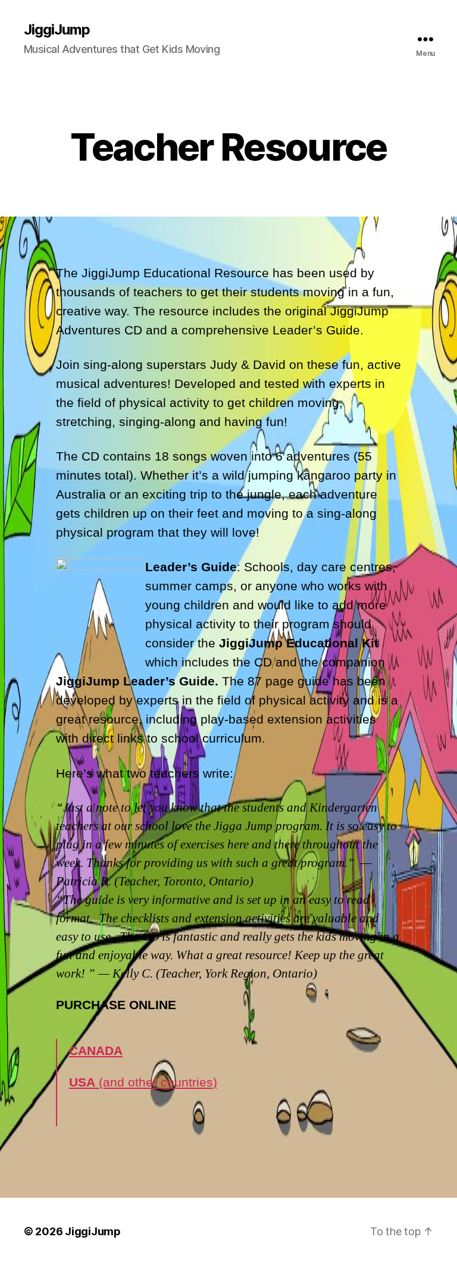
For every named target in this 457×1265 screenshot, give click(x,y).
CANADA (96, 1050)
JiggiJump (57, 30)
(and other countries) (143, 1082)
